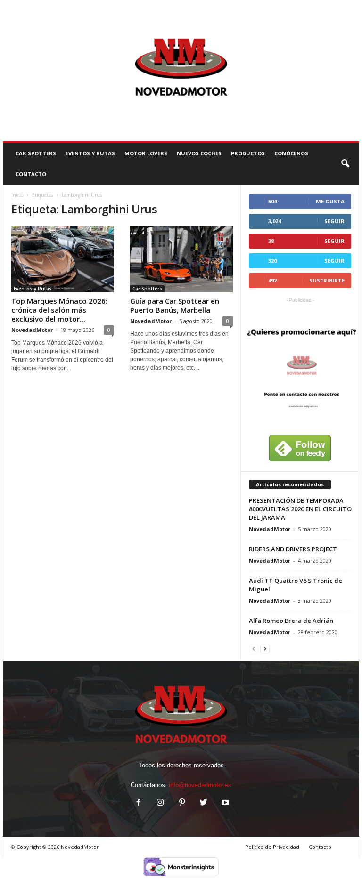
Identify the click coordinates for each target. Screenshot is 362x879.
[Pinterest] (182, 803)
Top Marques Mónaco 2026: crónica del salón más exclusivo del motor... (59, 309)
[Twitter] (203, 803)
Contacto (320, 846)
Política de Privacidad (272, 846)
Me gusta (330, 201)
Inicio (17, 195)
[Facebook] (138, 803)
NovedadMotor (32, 329)
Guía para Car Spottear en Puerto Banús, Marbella (174, 305)
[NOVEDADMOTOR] (181, 70)
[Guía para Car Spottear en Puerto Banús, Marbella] (181, 259)
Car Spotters (36, 153)
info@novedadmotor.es (200, 785)
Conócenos (291, 153)
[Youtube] (224, 803)
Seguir (334, 221)
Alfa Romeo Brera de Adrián (291, 620)
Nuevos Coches (199, 153)
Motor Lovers (145, 153)
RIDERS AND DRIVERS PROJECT (293, 549)
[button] (345, 163)
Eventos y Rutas (90, 153)
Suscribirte (327, 280)
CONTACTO (31, 173)
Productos (248, 153)
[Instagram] (160, 803)
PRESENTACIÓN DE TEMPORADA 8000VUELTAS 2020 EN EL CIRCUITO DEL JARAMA (300, 509)
